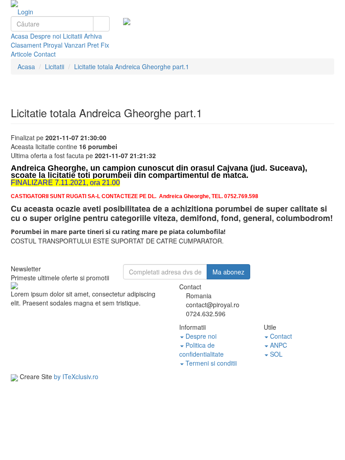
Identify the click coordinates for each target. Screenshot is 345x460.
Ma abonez (228, 271)
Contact (45, 53)
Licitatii (72, 35)
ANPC (277, 345)
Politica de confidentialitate (201, 349)
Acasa (19, 35)
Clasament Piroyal (36, 44)
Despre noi (45, 35)
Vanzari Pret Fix (86, 44)
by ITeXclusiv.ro (76, 376)
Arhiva (93, 35)
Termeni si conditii (210, 362)
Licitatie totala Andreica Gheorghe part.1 (131, 66)
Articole (21, 53)
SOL (275, 353)
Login (24, 11)
